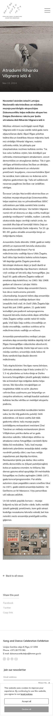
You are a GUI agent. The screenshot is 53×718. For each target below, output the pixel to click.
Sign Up (42, 683)
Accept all (26, 701)
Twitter (7, 607)
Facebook (8, 602)
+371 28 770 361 (17, 650)
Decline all (26, 709)
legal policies (27, 694)
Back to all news (14, 575)
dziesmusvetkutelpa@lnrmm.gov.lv (25, 653)
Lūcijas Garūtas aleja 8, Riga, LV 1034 (20, 647)
